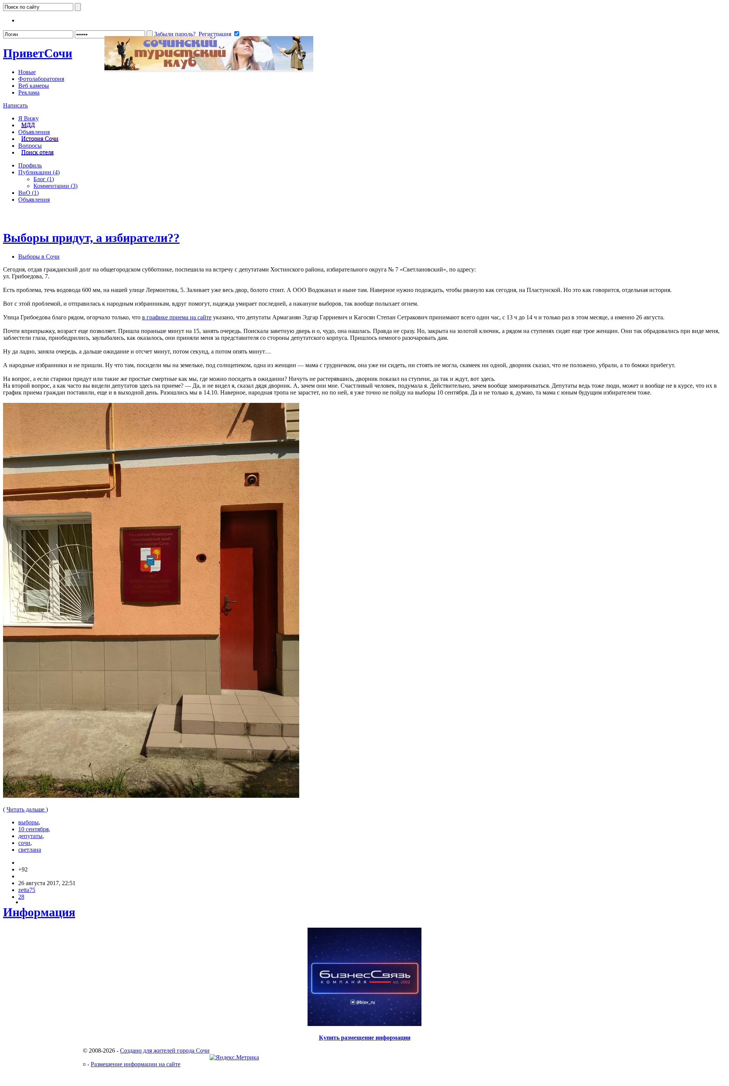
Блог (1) (43, 179)
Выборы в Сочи (39, 256)
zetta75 (26, 890)
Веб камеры (33, 85)
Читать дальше (26, 809)
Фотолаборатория (41, 79)
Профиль (30, 165)
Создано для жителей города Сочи (165, 1050)
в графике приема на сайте (176, 317)
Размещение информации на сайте (135, 1064)
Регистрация (215, 34)
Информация (39, 912)
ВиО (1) (28, 192)
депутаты (30, 836)
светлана (29, 849)
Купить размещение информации (364, 1037)
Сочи (37, 53)
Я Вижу (28, 118)
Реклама (28, 92)
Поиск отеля (37, 152)
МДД (28, 125)
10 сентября (33, 829)
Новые (27, 72)
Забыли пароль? (175, 34)
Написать (15, 105)
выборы (28, 822)
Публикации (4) (39, 172)
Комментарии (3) (55, 186)
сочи (24, 843)
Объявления (34, 132)
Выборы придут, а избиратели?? (91, 238)
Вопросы (30, 145)
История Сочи (39, 139)
